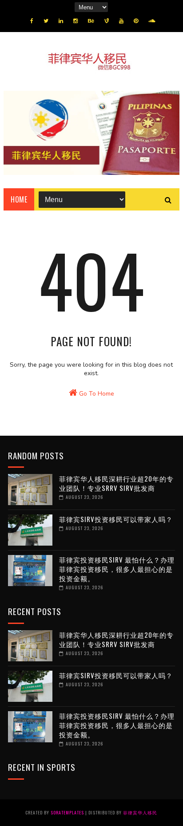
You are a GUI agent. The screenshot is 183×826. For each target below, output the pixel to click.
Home (19, 199)
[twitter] (46, 21)
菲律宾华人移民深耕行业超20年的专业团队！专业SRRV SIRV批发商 (116, 483)
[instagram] (75, 21)
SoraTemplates (67, 812)
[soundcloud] (151, 21)
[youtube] (121, 21)
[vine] (106, 21)
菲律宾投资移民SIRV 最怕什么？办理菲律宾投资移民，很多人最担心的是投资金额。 (117, 569)
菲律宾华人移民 (140, 812)
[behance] (91, 21)
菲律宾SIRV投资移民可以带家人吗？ (116, 519)
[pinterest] (136, 21)
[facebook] (31, 21)
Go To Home (95, 393)
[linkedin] (61, 21)
